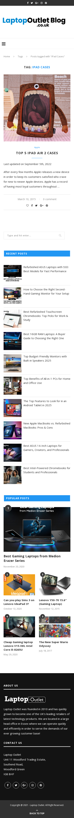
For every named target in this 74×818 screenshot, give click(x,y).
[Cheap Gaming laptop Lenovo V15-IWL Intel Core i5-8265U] (19, 627)
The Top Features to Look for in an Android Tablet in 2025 (44, 403)
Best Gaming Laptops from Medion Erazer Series (32, 558)
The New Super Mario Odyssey (53, 644)
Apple (37, 147)
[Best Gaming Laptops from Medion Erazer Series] (37, 529)
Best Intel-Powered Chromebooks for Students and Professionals (46, 470)
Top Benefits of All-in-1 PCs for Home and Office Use (46, 381)
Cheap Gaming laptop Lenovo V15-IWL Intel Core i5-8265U (18, 645)
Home (7, 56)
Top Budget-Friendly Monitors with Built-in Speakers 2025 (45, 358)
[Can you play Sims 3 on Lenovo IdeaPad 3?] (19, 584)
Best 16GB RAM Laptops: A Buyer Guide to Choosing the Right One (44, 336)
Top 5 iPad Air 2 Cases (37, 153)
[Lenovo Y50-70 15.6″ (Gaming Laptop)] (54, 584)
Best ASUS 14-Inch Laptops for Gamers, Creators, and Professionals (46, 448)
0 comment (50, 199)
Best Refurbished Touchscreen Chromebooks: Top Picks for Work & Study (45, 316)
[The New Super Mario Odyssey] (54, 627)
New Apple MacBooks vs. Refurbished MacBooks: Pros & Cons (46, 425)
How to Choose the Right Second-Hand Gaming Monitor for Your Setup (46, 291)
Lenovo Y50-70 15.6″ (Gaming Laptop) (53, 602)
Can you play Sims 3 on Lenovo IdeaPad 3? (19, 602)
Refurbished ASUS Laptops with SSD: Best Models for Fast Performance (46, 269)
